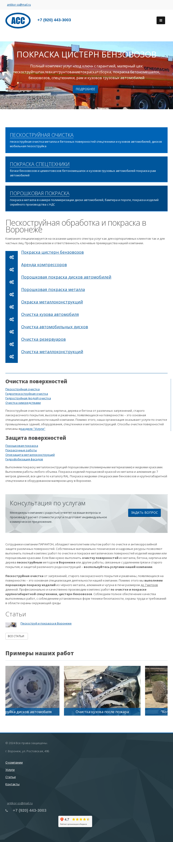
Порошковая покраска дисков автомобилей (66, 277)
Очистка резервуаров (43, 339)
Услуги (10, 770)
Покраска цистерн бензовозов (52, 252)
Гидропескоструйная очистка (26, 394)
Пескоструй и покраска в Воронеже (46, 623)
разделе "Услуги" (32, 429)
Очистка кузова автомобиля (50, 314)
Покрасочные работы (21, 450)
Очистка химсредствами (23, 403)
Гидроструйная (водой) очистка (28, 398)
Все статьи (16, 636)
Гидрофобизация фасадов (24, 459)
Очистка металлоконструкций (52, 351)
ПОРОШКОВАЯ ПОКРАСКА (39, 193)
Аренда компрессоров (44, 264)
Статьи (10, 777)
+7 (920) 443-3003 (54, 20)
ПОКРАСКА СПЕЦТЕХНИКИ (40, 164)
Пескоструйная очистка (22, 389)
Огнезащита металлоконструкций (30, 455)
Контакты (12, 784)
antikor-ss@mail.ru (19, 5)
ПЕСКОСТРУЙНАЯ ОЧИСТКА (41, 135)
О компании (14, 762)
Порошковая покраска (21, 446)
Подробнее (85, 89)
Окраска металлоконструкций (52, 302)
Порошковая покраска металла (53, 289)
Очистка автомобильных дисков (54, 326)
